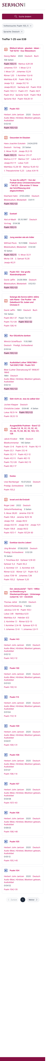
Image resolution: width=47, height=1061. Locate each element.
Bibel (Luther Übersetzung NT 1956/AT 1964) (21, 371)
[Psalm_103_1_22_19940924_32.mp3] (6, 273)
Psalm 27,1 (23, 91)
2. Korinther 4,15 (27, 568)
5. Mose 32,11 (24, 254)
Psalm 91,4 (9, 95)
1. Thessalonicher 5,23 (14, 170)
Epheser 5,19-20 (28, 560)
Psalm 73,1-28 (10, 322)
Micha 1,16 (8, 258)
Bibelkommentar (11, 442)
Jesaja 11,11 (35, 525)
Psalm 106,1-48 (11, 831)
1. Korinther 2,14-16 (12, 625)
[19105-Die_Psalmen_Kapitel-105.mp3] (6, 841)
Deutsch (28, 56)
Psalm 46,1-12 (24, 458)
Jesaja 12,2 (9, 83)
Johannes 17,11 (10, 67)
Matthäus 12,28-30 (12, 167)
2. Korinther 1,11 (11, 568)
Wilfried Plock (10, 243)
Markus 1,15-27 (25, 155)
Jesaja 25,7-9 (22, 83)
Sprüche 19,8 (10, 99)
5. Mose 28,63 (10, 513)
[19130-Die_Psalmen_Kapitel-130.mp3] (6, 668)
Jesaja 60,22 (10, 87)
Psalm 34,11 (35, 91)
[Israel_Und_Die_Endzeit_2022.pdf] (6, 499)
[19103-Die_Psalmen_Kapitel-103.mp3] (6, 109)
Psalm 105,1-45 (11, 860)
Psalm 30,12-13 (11, 416)
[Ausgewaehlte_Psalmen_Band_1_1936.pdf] (6, 430)
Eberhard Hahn (11, 196)
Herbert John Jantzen (14, 114)
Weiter (31, 899)
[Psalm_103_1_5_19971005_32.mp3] (6, 214)
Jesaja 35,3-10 (25, 151)
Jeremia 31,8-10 (26, 513)
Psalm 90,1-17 (10, 466)
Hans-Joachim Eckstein (14, 143)
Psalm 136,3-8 (25, 79)
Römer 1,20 (9, 75)
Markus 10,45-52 (31, 167)
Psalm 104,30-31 (25, 99)
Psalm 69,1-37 (10, 318)
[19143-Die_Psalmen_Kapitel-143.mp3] (6, 639)
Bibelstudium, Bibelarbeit (15, 200)
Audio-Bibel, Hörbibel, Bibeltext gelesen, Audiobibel (22, 119)
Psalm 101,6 (36, 87)
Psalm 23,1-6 (21, 450)
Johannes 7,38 (25, 575)
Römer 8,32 (9, 571)
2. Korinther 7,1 (10, 621)
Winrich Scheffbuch (13, 341)
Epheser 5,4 (9, 564)
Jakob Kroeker (10, 439)
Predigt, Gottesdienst (23, 345)
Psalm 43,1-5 (10, 458)
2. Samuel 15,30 (22, 258)
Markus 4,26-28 (25, 64)
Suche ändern (25, 16)
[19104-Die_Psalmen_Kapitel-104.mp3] (6, 870)
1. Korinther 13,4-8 (24, 75)
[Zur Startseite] (13, 4)
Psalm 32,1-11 (10, 454)
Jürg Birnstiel (10, 548)
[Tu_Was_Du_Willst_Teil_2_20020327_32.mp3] (6, 185)
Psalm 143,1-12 (10, 658)
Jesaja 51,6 (23, 525)
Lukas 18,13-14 (10, 412)
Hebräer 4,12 (23, 617)
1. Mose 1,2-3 (25, 67)
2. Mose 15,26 (10, 151)
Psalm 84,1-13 (25, 462)
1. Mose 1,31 (9, 71)
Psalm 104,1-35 (11, 889)
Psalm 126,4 (9, 517)
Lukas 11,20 (23, 163)
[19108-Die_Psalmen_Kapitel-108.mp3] (6, 755)
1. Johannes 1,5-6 (12, 629)
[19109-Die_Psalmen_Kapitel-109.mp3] (6, 726)
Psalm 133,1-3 (10, 91)
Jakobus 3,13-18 (11, 610)
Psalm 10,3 (33, 571)
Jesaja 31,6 (9, 521)
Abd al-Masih (10, 219)
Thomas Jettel (10, 602)
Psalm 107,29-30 (25, 532)
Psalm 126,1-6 (10, 325)
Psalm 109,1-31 (10, 745)
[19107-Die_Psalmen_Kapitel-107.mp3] (6, 784)
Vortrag (16, 147)
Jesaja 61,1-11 (10, 163)
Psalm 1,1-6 (9, 446)
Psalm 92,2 (22, 564)
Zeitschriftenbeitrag (13, 509)
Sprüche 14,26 (22, 95)
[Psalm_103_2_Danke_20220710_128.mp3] (6, 476)
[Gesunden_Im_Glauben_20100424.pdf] (6, 138)
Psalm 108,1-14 (10, 774)
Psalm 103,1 (26, 610)
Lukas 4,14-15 (32, 170)
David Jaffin (9, 279)
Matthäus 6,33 (21, 613)
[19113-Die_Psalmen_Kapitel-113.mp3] (6, 697)
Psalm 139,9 (9, 528)
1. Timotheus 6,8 (11, 560)
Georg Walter (10, 56)
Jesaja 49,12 (21, 521)
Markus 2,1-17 (10, 159)
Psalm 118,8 (35, 95)
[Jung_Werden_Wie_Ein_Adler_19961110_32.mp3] (6, 237)
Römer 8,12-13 (25, 621)
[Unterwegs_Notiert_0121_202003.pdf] (6, 593)
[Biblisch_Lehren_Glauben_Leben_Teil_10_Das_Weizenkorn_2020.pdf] (6, 49)
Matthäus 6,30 (10, 79)
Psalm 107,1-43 (10, 802)
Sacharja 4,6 (23, 87)
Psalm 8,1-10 (21, 446)
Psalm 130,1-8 (10, 687)
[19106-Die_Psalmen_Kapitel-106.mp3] (6, 813)
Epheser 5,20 (23, 579)
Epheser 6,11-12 (30, 625)
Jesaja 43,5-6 (10, 525)
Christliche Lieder (12, 408)
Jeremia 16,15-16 (24, 517)
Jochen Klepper (11, 404)
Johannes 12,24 (24, 71)
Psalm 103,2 (9, 489)
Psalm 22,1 (9, 450)
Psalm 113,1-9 (10, 716)
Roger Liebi (9, 505)
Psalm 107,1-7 (10, 532)
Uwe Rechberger (11, 482)
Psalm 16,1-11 (35, 446)
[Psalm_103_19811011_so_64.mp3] (6, 336)
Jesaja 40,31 (9, 262)
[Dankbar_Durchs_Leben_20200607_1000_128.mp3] (6, 542)
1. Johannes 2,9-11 (29, 629)
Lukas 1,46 (8, 613)
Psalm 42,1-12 (24, 454)
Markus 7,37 (23, 159)
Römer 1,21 (21, 571)
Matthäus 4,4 (10, 617)
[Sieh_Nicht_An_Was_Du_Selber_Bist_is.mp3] (6, 399)
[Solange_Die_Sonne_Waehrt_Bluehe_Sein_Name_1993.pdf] (6, 301)
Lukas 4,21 (36, 159)
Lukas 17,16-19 (10, 575)
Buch (36, 56)
